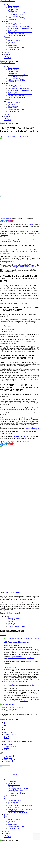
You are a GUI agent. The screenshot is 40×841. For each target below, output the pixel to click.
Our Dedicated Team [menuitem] (14, 800)
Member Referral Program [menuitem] (16, 790)
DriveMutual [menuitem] (12, 795)
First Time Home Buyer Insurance (18, 26)
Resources (7, 37)
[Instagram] (9, 221)
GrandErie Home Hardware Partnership (20, 28)
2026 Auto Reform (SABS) (16, 18)
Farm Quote (8, 761)
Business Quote (9, 759)
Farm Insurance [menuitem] (12, 786)
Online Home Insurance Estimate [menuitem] (18, 788)
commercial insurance (32, 428)
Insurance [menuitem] (7, 778)
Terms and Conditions (10, 734)
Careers (6, 51)
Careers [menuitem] (6, 830)
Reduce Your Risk (13, 30)
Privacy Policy (8, 732)
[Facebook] (1, 221)
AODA (6, 738)
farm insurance (4, 430)
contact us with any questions (23, 436)
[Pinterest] (12, 221)
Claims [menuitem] (6, 835)
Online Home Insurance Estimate (18, 13)
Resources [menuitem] (7, 814)
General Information (14, 49)
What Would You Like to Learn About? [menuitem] (20, 809)
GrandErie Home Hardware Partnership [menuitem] (20, 805)
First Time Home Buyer (15, 16)
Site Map (6, 736)
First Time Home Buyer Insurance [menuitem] (18, 804)
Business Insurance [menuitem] (14, 785)
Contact (6, 52)
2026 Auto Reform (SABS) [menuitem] (16, 793)
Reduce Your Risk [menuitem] (13, 807)
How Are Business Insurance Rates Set (19, 685)
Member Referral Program (16, 14)
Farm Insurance (12, 11)
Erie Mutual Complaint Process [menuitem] (17, 812)
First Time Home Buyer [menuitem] (15, 792)
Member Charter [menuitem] (13, 802)
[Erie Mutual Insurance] (7, 1)
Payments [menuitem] (7, 833)
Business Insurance (14, 9)
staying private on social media (16, 233)
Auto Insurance (12, 7)
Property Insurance (13, 6)
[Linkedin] (6, 221)
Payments (7, 54)
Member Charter (13, 25)
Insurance (7, 4)
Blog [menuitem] (5, 817)
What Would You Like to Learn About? (20, 32)
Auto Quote (8, 758)
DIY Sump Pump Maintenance (16, 642)
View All (3, 635)
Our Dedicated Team (14, 23)
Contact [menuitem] (6, 831)
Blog (5, 39)
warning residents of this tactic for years (24, 267)
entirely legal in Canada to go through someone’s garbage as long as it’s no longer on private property (18, 341)
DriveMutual (12, 20)
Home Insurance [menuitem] (13, 823)
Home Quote (8, 756)
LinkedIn (17, 613)
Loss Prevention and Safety (16, 47)
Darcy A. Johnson (5, 218)
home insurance (29, 224)
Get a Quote (7, 58)
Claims (6, 56)
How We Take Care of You (16, 33)
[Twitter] (4, 221)
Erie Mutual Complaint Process (17, 35)
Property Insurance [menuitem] (13, 781)
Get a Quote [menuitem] (7, 837)
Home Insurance (13, 44)
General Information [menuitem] (14, 828)
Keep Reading (17, 656)
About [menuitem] (6, 797)
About (6, 21)
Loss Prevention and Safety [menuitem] (16, 826)
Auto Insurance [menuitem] (12, 783)
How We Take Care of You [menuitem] (16, 811)
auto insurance (26, 430)
